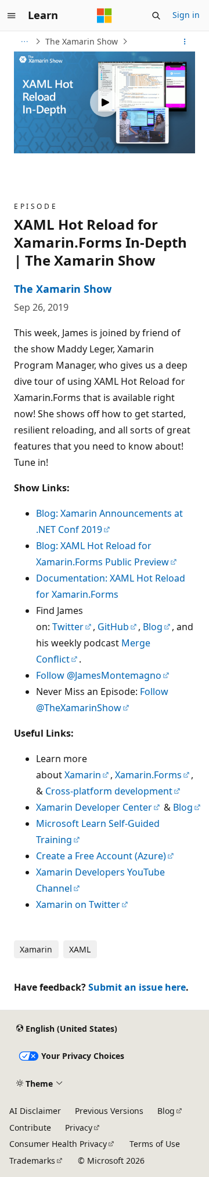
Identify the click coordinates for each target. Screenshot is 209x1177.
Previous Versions (109, 1110)
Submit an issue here (137, 987)
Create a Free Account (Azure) (101, 855)
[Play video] (104, 102)
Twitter (68, 626)
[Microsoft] (104, 15)
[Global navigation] (11, 15)
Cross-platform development (108, 791)
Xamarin (82, 774)
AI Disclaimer (35, 1110)
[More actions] (185, 41)
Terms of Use (154, 1143)
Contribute (30, 1127)
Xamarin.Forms (148, 774)
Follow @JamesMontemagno (98, 675)
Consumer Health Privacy (58, 1143)
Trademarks (32, 1160)
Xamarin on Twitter (78, 904)
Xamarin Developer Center (94, 807)
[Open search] (156, 15)
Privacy (78, 1127)
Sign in (186, 14)
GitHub (113, 626)
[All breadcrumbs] (24, 41)
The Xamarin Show (81, 41)
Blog (153, 626)
